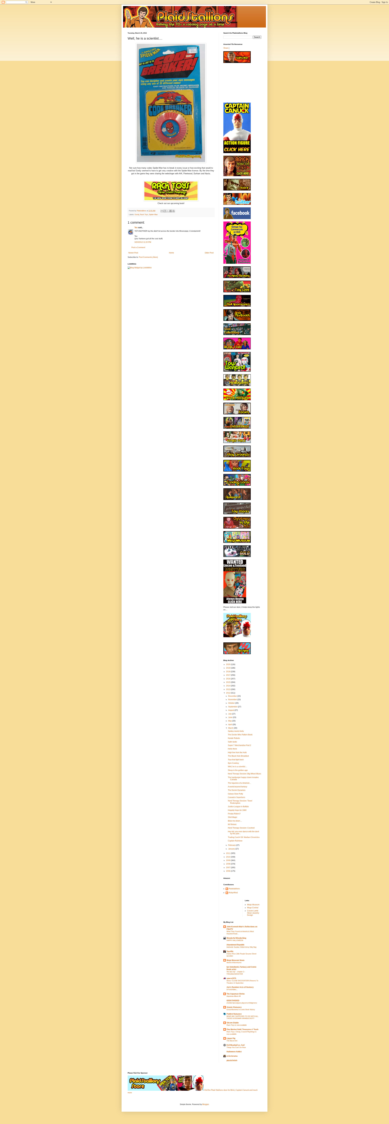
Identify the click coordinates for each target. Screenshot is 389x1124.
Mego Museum (253, 905)
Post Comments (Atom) (148, 257)
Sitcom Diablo (233, 1023)
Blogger (205, 1104)
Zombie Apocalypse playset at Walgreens (242, 1003)
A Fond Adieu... (232, 989)
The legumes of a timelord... (239, 783)
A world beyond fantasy (237, 787)
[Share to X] (167, 211)
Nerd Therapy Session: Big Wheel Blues (244, 774)
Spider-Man (153, 214)
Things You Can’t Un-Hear (236, 1047)
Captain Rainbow (235, 841)
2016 (228, 679)
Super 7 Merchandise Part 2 (239, 745)
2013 (228, 689)
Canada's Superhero (236, 797)
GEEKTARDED (233, 1000)
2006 (228, 871)
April (230, 724)
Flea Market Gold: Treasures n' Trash (242, 1029)
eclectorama (232, 1056)
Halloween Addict (234, 1052)
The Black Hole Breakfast (238, 756)
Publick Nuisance (234, 1014)
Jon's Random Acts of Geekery (240, 987)
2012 (228, 693)
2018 (228, 672)
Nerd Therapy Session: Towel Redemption (240, 802)
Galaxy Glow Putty (235, 794)
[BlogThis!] (164, 211)
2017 (228, 675)
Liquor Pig (231, 1038)
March (231, 728)
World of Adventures (234, 962)
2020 (228, 664)
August (231, 710)
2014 (228, 686)
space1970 (231, 978)
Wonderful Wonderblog (236, 938)
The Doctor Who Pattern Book (240, 735)
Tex (136, 228)
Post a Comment (138, 247)
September (233, 707)
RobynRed (233, 893)
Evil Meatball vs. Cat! (236, 1045)
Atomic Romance (234, 1007)
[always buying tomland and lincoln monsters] (234, 603)
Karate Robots (234, 738)
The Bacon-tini (232, 1041)
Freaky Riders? (234, 814)
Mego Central (252, 908)
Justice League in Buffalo (238, 807)
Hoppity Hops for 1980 (237, 810)
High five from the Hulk (237, 752)
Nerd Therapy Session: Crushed (241, 828)
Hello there (232, 749)
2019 (228, 668)
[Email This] (162, 211)
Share (225, 48)
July (230, 714)
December (232, 696)
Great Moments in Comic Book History (241, 1009)
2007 (228, 867)
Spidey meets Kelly (236, 731)
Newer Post (133, 253)
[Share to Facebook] (170, 211)
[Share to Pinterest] (173, 211)
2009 (228, 860)
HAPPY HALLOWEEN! (235, 940)
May (230, 721)
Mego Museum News (235, 960)
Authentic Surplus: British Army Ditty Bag (241, 947)
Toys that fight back (236, 760)
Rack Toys (144, 214)
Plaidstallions (234, 889)
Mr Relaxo (232, 824)
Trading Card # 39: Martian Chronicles (244, 837)
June (230, 717)
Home (171, 253)
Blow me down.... (235, 821)
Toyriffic (230, 951)
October (231, 703)
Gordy (137, 214)
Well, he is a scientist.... (237, 767)
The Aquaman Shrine (236, 994)
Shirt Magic (232, 817)
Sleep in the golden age (238, 770)
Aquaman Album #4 (234, 996)
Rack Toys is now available (237, 1025)
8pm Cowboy (233, 763)
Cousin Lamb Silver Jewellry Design (253, 913)
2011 (228, 853)
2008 (228, 864)
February (232, 845)
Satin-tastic (232, 742)
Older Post (209, 253)
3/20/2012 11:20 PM (142, 242)
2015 (228, 682)
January (231, 849)
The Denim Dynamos (236, 790)
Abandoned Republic (235, 945)
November (232, 700)
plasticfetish (232, 1060)
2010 (228, 857)
